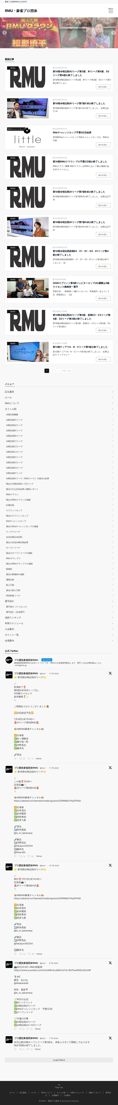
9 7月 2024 (53, 963)
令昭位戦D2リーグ (14, 462)
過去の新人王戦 (13, 590)
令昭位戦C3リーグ (14, 452)
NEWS (12, 68)
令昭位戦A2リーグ (14, 425)
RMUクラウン (12, 494)
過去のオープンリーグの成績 (19, 553)
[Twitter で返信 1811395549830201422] (16, 759)
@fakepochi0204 (23, 845)
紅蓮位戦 (10, 505)
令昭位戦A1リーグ (14, 420)
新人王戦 (10, 585)
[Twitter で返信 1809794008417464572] (16, 1049)
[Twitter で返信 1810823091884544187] (16, 1029)
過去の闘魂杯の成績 (15, 574)
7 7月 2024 (53, 1038)
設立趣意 (9, 391)
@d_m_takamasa (23, 833)
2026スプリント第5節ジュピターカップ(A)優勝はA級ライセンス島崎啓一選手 (81, 285)
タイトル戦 (10, 408)
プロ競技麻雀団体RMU (26, 673)
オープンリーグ (13, 547)
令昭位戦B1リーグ (14, 430)
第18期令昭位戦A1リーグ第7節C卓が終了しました (79, 103)
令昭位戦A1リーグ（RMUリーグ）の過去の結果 (27, 478)
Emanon (75, 1101)
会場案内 (9, 640)
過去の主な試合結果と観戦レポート (22, 489)
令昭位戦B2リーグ (14, 436)
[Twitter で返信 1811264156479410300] (16, 856)
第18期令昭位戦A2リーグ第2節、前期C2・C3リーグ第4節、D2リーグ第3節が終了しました (81, 316)
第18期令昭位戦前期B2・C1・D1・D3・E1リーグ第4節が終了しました (81, 253)
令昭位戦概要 (12, 414)
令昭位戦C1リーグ (14, 441)
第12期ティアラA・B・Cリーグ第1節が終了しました (80, 346)
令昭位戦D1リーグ (14, 457)
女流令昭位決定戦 (14, 537)
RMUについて (12, 403)
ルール (8, 397)
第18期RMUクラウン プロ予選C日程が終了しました (80, 161)
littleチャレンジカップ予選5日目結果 (72, 132)
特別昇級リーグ (13, 595)
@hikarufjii (19, 852)
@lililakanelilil (21, 983)
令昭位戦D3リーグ (14, 467)
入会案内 (9, 629)
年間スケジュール (14, 623)
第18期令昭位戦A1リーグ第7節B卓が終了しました (79, 191)
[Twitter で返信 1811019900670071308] (16, 954)
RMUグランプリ (13, 558)
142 (64, 371)
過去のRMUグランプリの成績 (19, 563)
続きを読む (102, 87)
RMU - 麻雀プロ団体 (21, 11)
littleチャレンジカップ (16, 129)
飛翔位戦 (10, 579)
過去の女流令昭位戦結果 (17, 542)
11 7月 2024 (54, 673)
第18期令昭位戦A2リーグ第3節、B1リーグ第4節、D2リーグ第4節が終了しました (81, 73)
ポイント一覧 (12, 634)
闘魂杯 (9, 569)
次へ (70, 371)
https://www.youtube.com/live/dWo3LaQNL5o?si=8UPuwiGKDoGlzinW (52, 970)
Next (113, 33)
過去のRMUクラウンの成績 (18, 499)
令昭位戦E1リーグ (14, 473)
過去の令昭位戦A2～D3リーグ (19, 483)
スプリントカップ (14, 510)
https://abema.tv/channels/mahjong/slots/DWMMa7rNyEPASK (47, 800)
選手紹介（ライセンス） (17, 606)
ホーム (12, 1092)
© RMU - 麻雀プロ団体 (49, 1101)
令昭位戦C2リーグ (14, 446)
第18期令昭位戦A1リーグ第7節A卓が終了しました (79, 222)
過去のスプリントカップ (17, 515)
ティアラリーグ (13, 531)
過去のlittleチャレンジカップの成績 (22, 526)
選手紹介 (9, 601)
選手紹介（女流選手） (16, 612)
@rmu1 (42, 673)
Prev (4, 33)
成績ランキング (13, 617)
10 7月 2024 (54, 865)
